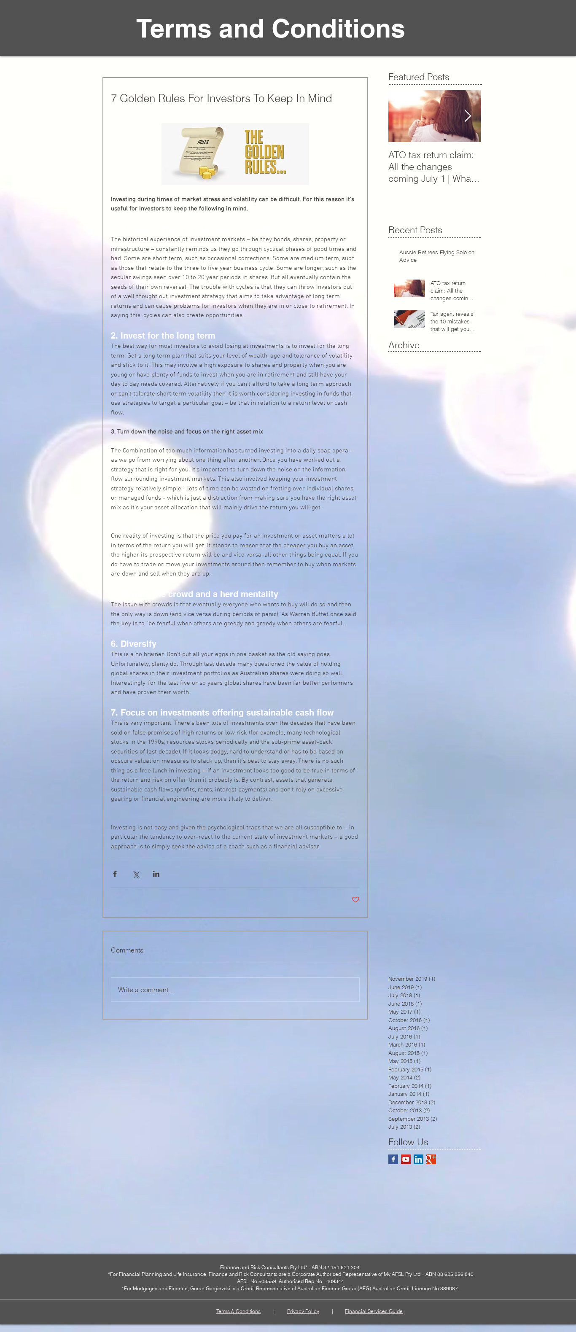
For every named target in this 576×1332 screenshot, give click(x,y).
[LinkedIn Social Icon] (418, 1159)
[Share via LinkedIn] (156, 874)
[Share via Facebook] (115, 874)
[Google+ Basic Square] (431, 1159)
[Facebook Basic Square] (393, 1159)
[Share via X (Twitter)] (136, 874)
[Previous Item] (402, 116)
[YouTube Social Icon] (406, 1159)
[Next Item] (467, 116)
